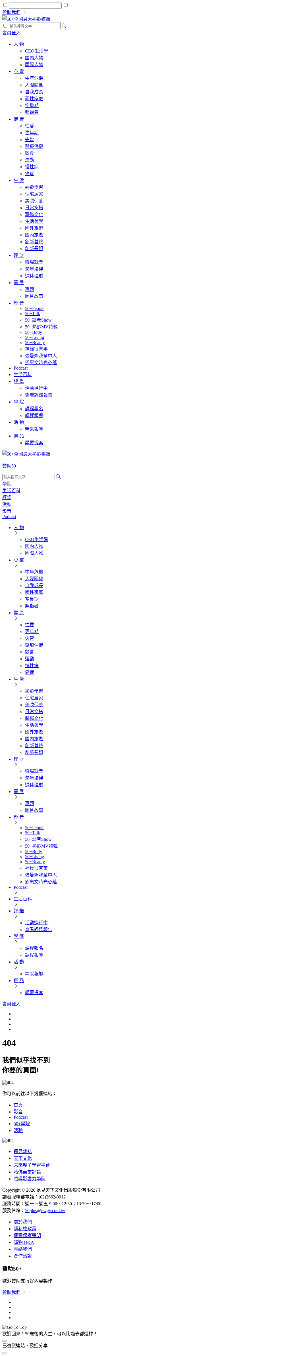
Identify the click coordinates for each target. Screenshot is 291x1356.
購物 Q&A (24, 1242)
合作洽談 (23, 1256)
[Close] (4, 1352)
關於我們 (23, 1221)
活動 (18, 1130)
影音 (18, 1111)
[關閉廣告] (4, 1341)
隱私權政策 (25, 1228)
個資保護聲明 (27, 1235)
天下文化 (23, 1158)
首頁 (18, 1105)
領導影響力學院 (29, 1178)
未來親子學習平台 (32, 1165)
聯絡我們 (23, 1249)
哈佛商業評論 (27, 1172)
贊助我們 (11, 1292)
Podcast (21, 1117)
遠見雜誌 (23, 1151)
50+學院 (22, 1123)
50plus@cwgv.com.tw (45, 1210)
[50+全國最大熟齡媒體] (26, 19)
